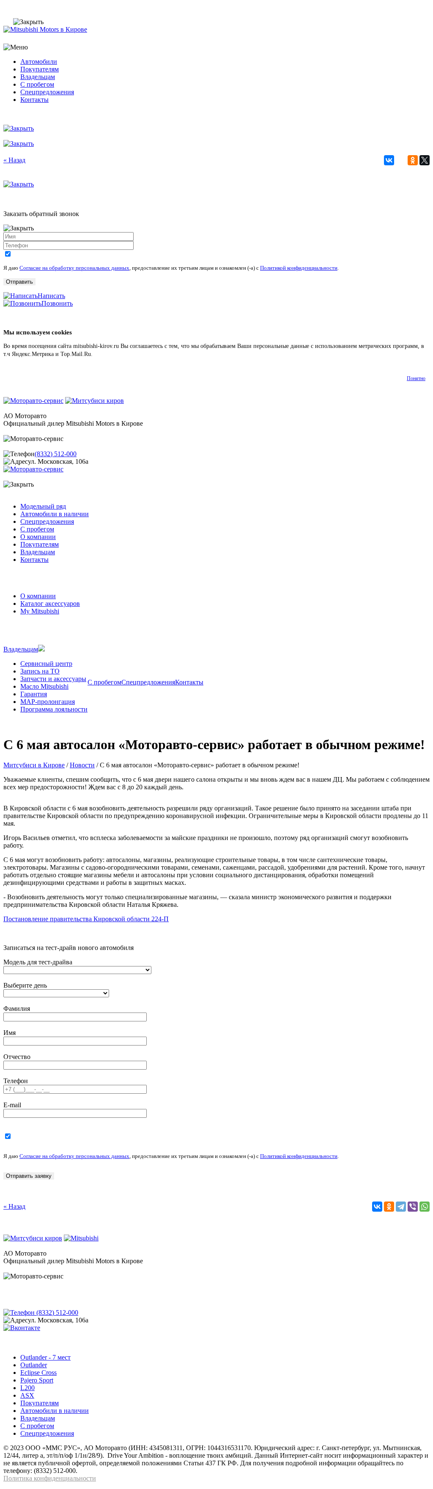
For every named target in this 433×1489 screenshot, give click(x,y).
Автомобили (38, 61)
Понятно (416, 378)
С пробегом (37, 84)
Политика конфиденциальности (49, 1478)
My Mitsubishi (39, 611)
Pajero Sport (36, 1380)
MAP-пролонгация (47, 701)
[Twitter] (424, 160)
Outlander (33, 1365)
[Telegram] (401, 1207)
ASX (27, 1395)
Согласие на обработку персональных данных (74, 268)
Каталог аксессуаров (50, 603)
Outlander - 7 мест (45, 1357)
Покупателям (39, 69)
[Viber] (413, 1207)
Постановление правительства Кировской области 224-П (86, 918)
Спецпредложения (47, 92)
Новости (82, 765)
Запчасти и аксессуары (53, 678)
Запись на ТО (40, 671)
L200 (27, 1387)
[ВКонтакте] (389, 160)
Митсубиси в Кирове (34, 765)
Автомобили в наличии (54, 513)
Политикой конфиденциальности (298, 268)
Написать (51, 295)
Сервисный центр (46, 663)
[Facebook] (401, 160)
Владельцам (37, 76)
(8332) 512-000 (56, 453)
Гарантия (33, 694)
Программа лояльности (54, 709)
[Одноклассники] (413, 160)
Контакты (34, 99)
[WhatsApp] (424, 1207)
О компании (38, 536)
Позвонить (57, 303)
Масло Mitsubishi (44, 686)
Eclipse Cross (38, 1372)
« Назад (14, 160)
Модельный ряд (43, 506)
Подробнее (108, 354)
